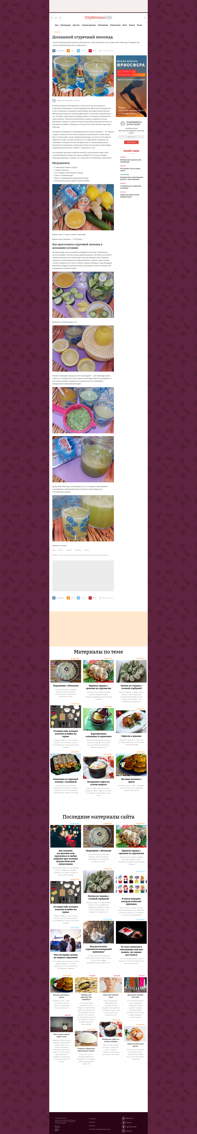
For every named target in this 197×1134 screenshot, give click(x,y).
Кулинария (66, 25)
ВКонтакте (123, 1118)
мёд (70, 555)
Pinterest (123, 1131)
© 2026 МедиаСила (60, 1118)
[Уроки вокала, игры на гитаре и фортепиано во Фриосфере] (131, 116)
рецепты (60, 550)
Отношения (103, 25)
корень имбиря (103, 555)
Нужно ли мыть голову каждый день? (129, 196)
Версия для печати (107, 50)
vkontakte (51, 17)
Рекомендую (60, 50)
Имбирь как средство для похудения (130, 161)
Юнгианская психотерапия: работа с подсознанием (131, 178)
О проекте (92, 1119)
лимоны (66, 555)
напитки (69, 550)
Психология (115, 25)
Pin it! (94, 50)
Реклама (92, 1122)
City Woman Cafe (98, 18)
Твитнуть (84, 50)
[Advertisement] (67, 575)
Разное (132, 25)
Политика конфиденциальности (100, 1129)
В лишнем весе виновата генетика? (130, 187)
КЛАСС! (73, 50)
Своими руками (89, 25)
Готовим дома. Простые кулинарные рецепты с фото (131, 130)
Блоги (139, 25)
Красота (76, 25)
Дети (125, 25)
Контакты (92, 1126)
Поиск (145, 17)
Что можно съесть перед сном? (130, 169)
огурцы (86, 550)
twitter (55, 17)
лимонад (78, 550)
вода (74, 555)
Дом (56, 25)
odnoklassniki (60, 17)
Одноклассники (123, 1126)
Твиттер (123, 1122)
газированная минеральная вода (87, 555)
